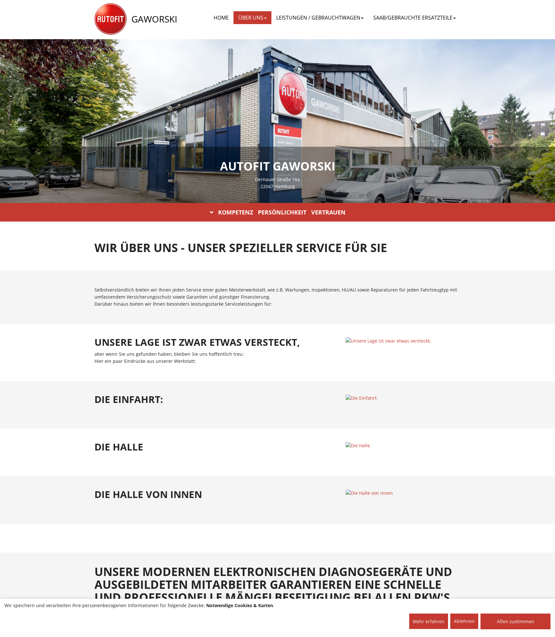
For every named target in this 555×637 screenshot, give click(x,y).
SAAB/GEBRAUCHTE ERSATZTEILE (413, 17)
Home (221, 17)
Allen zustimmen (515, 621)
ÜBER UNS (250, 17)
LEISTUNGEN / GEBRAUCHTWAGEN (318, 17)
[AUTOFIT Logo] (110, 19)
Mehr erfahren (429, 621)
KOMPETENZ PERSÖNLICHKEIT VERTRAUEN (282, 212)
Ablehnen (464, 621)
